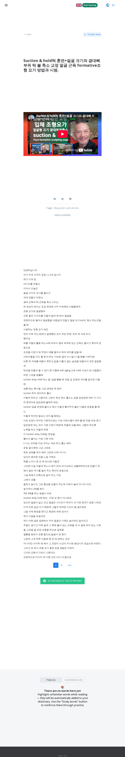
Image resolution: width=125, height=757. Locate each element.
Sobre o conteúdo (63, 215)
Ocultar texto (94, 34)
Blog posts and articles (66, 208)
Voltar (29, 34)
